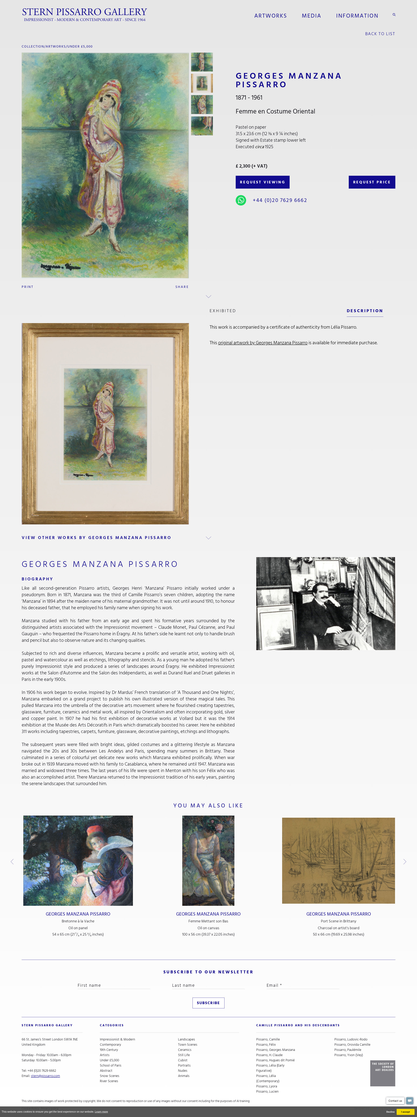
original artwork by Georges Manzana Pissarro (263, 343)
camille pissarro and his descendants (298, 1025)
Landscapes (186, 1039)
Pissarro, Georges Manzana (275, 1050)
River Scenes (109, 1081)
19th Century (109, 1050)
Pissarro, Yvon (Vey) (348, 1055)
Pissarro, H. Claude (269, 1055)
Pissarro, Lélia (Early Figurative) (270, 1068)
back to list (380, 33)
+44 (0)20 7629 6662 (280, 200)
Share (182, 287)
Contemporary (110, 1044)
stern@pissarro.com (45, 1076)
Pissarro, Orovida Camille (352, 1044)
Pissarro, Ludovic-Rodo (350, 1039)
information (357, 15)
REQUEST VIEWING (262, 182)
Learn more (101, 1111)
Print (28, 287)
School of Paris (110, 1065)
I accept (405, 1111)
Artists (104, 1055)
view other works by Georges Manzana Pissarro (97, 537)
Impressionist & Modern (117, 1039)
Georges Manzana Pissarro (78, 914)
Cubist (182, 1060)
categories (112, 1025)
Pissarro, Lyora (266, 1086)
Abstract (106, 1070)
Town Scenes (187, 1044)
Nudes (182, 1070)
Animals (183, 1076)
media (311, 15)
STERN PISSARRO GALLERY (47, 1025)
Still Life (184, 1055)
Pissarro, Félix (266, 1044)
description (365, 310)
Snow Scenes (109, 1076)
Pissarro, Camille (268, 1039)
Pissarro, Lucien (267, 1091)
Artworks (270, 15)
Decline (390, 1111)
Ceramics (184, 1050)
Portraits (184, 1065)
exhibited (223, 310)
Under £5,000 (80, 46)
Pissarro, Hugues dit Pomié (275, 1060)
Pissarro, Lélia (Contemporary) (267, 1078)
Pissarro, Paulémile (347, 1050)
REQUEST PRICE (372, 182)
